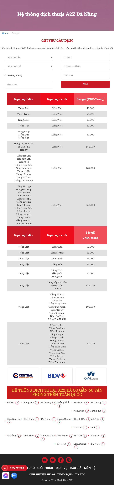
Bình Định (31, 435)
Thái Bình (31, 419)
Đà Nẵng (13, 435)
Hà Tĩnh (80, 427)
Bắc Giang (47, 419)
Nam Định (81, 410)
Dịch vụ (62, 468)
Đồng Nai (97, 444)
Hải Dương (97, 402)
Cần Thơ (63, 444)
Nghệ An (96, 419)
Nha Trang (64, 435)
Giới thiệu (45, 468)
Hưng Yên (31, 402)
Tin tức (80, 474)
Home (5, 33)
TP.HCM (80, 435)
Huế (94, 427)
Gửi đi (85, 84)
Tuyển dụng (65, 474)
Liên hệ (90, 468)
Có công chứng (14, 75)
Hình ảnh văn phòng (42, 474)
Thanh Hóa (81, 419)
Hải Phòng (47, 402)
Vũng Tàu (97, 435)
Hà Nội (12, 402)
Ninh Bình (97, 410)
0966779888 (17, 468)
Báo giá (75, 468)
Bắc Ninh (80, 402)
